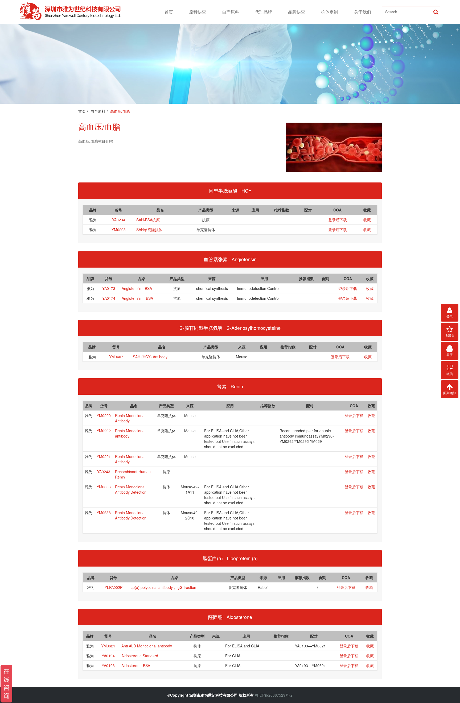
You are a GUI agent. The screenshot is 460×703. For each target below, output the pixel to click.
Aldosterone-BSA (135, 665)
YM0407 (116, 356)
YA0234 (118, 219)
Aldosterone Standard (139, 655)
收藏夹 (449, 335)
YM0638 (104, 512)
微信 (449, 373)
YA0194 (108, 655)
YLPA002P (113, 587)
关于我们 (362, 12)
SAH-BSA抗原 (148, 219)
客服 (449, 354)
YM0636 (104, 486)
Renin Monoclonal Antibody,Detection (130, 489)
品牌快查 (296, 12)
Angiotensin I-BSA (137, 288)
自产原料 (230, 12)
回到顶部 (449, 392)
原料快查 (197, 12)
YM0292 (104, 430)
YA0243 (103, 471)
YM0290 (104, 415)
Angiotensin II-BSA (137, 298)
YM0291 (104, 456)
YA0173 (108, 288)
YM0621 (108, 645)
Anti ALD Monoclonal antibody (146, 645)
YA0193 (108, 665)
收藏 (367, 219)
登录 (449, 316)
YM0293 (119, 229)
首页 (169, 12)
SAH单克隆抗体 (149, 229)
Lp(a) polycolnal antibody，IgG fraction (163, 587)
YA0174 (108, 298)
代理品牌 (263, 12)
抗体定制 (329, 12)
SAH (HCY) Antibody (150, 356)
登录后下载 (337, 219)
